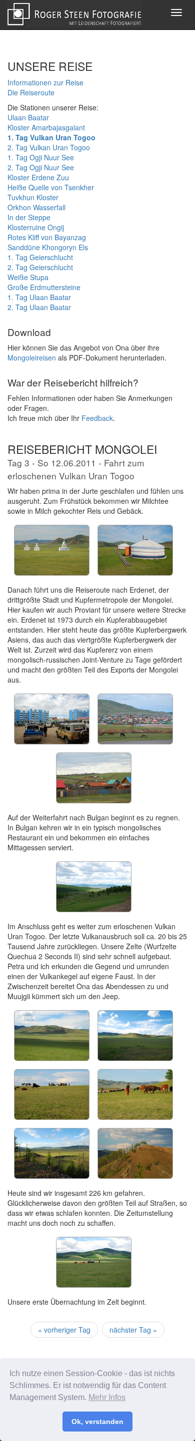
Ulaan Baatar (28, 117)
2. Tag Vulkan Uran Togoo (49, 147)
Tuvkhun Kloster (33, 197)
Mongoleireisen (32, 357)
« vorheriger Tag (64, 1330)
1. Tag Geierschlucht (40, 257)
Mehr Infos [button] (107, 1397)
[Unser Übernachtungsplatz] (98, 1238)
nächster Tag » (133, 1330)
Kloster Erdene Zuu (38, 177)
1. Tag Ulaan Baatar (39, 297)
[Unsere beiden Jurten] (139, 526)
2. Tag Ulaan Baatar (39, 307)
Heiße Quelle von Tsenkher (51, 187)
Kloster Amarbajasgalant (46, 127)
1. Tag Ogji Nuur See (41, 157)
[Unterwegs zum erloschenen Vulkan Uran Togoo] (98, 862)
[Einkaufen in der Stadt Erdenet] (56, 695)
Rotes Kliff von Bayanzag (47, 237)
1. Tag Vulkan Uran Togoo (52, 137)
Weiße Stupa (28, 277)
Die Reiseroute (31, 92)
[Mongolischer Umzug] (56, 1070)
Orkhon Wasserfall (37, 207)
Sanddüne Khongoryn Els (48, 247)
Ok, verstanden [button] (98, 1422)
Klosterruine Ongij (36, 227)
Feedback (97, 418)
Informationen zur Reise (46, 82)
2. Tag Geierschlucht (40, 267)
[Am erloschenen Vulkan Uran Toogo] (56, 1011)
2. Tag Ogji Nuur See (41, 167)
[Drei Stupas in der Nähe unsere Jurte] (56, 526)
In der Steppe (29, 217)
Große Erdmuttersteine (44, 287)
